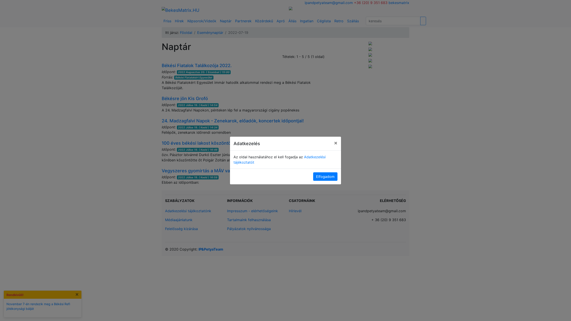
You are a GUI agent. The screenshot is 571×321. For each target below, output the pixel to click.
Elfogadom (325, 176)
